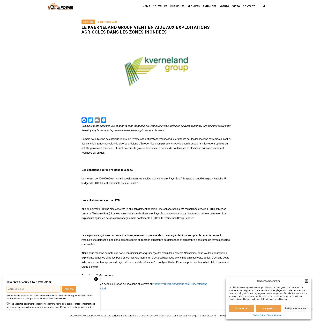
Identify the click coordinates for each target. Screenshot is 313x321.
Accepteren (241, 308)
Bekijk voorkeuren (295, 308)
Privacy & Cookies (275, 315)
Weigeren (268, 308)
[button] (306, 281)
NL (264, 6)
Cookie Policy (259, 315)
